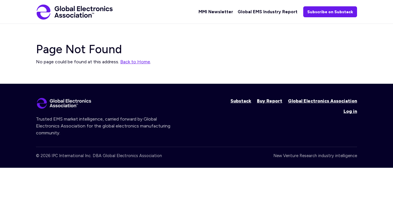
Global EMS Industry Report (267, 11)
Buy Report (269, 101)
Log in (350, 111)
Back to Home (135, 61)
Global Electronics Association (322, 101)
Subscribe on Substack (330, 11)
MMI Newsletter (216, 11)
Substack (240, 101)
